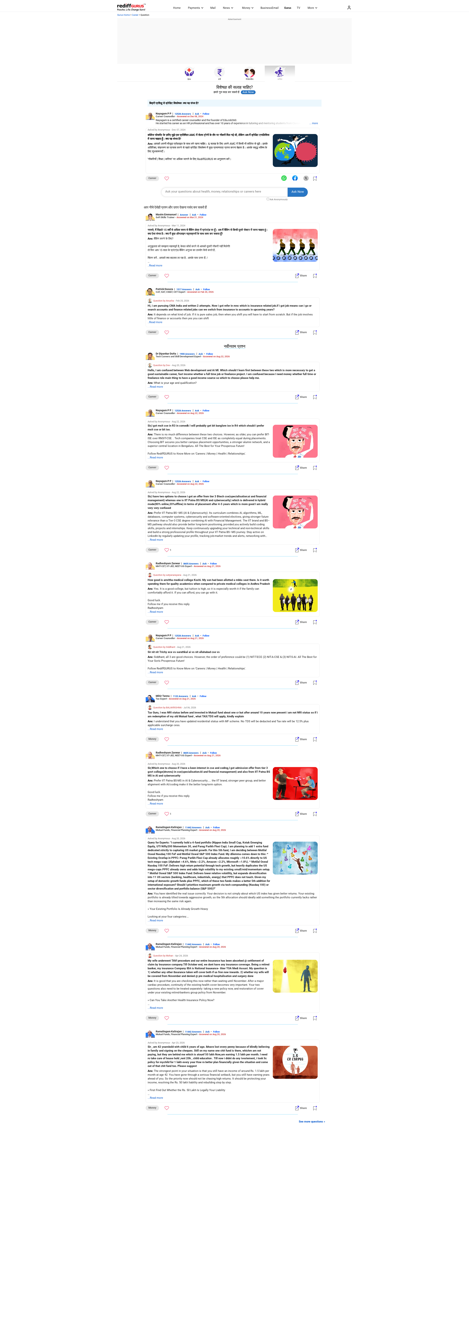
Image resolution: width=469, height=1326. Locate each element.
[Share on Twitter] (305, 178)
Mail (213, 8)
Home (177, 8)
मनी (219, 79)
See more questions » (312, 1121)
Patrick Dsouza (164, 289)
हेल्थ (189, 79)
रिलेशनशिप (249, 79)
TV (298, 8)
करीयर (280, 79)
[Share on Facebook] (294, 178)
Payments (194, 8)
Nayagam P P (163, 113)
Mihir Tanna (163, 695)
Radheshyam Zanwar (168, 563)
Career (135, 15)
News (226, 8)
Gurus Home (123, 15)
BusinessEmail (270, 8)
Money (246, 8)
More (311, 8)
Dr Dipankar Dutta (166, 353)
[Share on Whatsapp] (283, 178)
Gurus (287, 8)
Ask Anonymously (279, 199)
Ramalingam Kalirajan (169, 827)
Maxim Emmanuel (166, 214)
